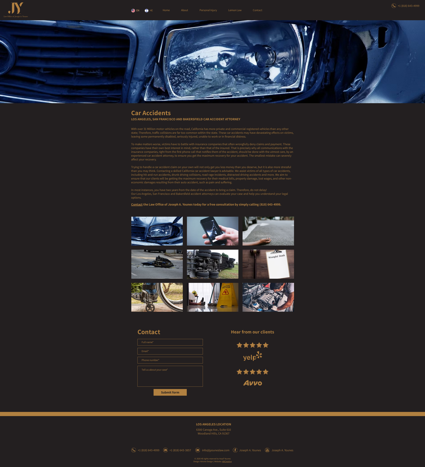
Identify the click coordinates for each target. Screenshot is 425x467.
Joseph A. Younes (250, 450)
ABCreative (227, 461)
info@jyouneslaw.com (215, 450)
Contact (137, 204)
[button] (208, 10)
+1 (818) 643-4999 (408, 6)
